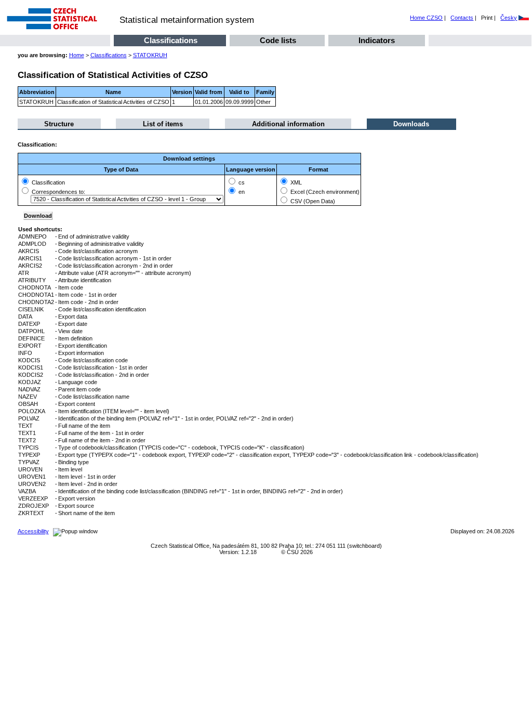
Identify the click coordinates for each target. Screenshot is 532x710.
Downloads (411, 124)
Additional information (288, 124)
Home (76, 55)
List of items (163, 124)
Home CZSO (426, 18)
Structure (59, 124)
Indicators (376, 40)
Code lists (278, 40)
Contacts (461, 18)
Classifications (170, 40)
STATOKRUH (150, 55)
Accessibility (33, 531)
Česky (508, 18)
